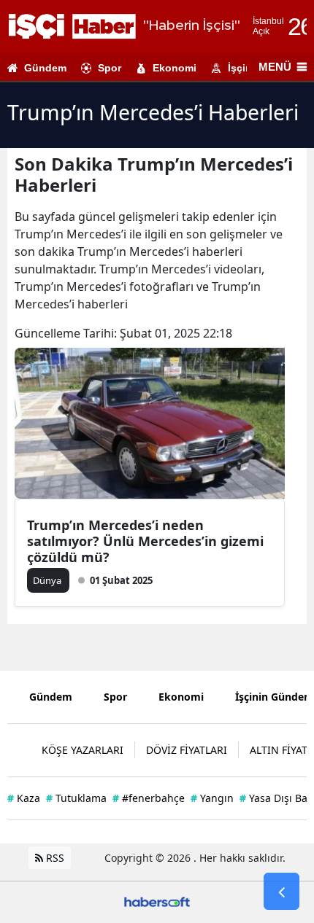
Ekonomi (174, 68)
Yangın (212, 798)
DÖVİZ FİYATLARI (186, 750)
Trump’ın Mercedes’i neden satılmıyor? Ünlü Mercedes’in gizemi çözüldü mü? (145, 541)
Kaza (23, 798)
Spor (109, 68)
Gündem (45, 68)
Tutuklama (76, 798)
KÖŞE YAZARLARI (82, 750)
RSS (53, 858)
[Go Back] (281, 892)
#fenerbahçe (148, 798)
